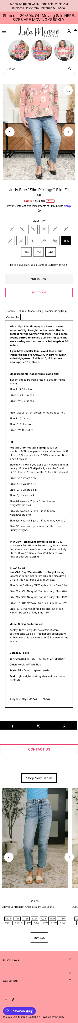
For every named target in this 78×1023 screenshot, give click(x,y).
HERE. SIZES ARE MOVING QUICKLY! (43, 17)
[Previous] (10, 131)
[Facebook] (6, 999)
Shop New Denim (39, 778)
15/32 (18, 923)
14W (43, 240)
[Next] (68, 131)
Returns (21, 310)
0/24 (8, 918)
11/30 (61, 918)
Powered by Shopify (52, 1016)
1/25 (17, 918)
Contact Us (12, 317)
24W (50, 252)
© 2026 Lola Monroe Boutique (20, 1016)
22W (38, 252)
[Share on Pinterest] (64, 725)
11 (10, 240)
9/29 (52, 918)
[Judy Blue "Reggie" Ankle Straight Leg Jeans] (35, 838)
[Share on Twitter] (38, 725)
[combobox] (39, 69)
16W (54, 240)
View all (39, 937)
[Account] (69, 31)
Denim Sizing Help (56, 310)
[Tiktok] (13, 999)
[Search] (70, 69)
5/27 (34, 918)
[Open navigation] (8, 31)
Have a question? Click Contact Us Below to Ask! (38, 264)
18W (66, 240)
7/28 (43, 918)
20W (26, 252)
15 (31, 240)
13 (21, 240)
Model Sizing (35, 310)
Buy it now (39, 292)
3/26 (25, 918)
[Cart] (75, 31)
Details (10, 310)
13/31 (8, 923)
